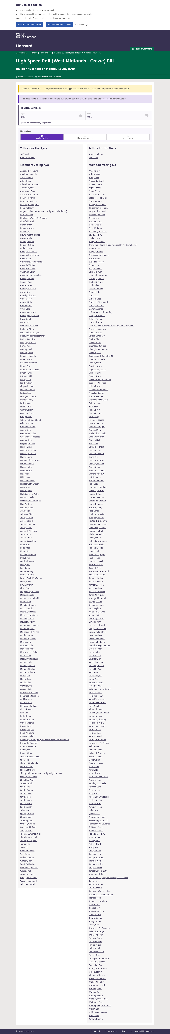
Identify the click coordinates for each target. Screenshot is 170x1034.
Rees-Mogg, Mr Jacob (98, 820)
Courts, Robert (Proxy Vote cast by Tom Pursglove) (111, 326)
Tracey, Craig (94, 955)
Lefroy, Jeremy (26, 571)
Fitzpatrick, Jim (27, 386)
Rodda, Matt (25, 750)
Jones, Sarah (26, 538)
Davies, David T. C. (97, 336)
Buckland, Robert (96, 262)
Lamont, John (95, 622)
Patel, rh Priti (95, 773)
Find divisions (45, 53)
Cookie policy (96, 1031)
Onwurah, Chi (26, 686)
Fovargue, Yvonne (28, 396)
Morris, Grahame (27, 672)
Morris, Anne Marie (97, 726)
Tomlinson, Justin (96, 951)
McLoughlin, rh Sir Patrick (100, 689)
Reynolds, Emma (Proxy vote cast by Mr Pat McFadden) (44, 739)
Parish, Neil (94, 770)
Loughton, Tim (95, 659)
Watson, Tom (26, 861)
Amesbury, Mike (27, 188)
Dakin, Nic (24, 322)
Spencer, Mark (95, 898)
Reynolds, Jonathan (29, 743)
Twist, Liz (24, 847)
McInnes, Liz (25, 642)
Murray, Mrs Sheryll (97, 739)
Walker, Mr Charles (97, 978)
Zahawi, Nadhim (96, 1019)
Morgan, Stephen (27, 669)
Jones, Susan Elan (28, 541)
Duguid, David (95, 376)
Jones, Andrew (95, 588)
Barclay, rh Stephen (97, 204)
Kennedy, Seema (96, 605)
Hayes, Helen (26, 467)
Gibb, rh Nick (94, 440)
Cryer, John (25, 309)
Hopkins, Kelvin (27, 497)
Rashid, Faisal (26, 726)
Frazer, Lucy (94, 416)
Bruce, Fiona (94, 258)
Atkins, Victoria (95, 191)
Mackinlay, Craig (96, 662)
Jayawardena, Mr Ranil (99, 571)
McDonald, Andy (27, 628)
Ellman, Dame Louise (29, 369)
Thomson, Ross (95, 941)
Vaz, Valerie (25, 854)
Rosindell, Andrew (97, 834)
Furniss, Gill (25, 406)
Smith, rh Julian (96, 884)
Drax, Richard (95, 373)
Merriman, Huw (96, 696)
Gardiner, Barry (27, 413)
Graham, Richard (96, 453)
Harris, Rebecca (96, 504)
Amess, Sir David (96, 181)
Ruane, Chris (26, 753)
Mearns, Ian (25, 655)
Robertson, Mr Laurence (99, 824)
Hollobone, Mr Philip (29, 494)
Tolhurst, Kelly (95, 948)
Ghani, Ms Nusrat (96, 437)
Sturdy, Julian (95, 921)
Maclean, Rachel (96, 665)
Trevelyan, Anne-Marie (99, 958)
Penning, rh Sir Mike (97, 783)
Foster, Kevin (94, 410)
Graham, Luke (95, 450)
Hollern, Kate (26, 490)
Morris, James (95, 733)
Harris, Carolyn (27, 464)
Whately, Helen (96, 995)
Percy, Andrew (95, 790)
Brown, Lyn (25, 231)
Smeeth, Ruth (26, 783)
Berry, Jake (94, 218)
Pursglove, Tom (95, 807)
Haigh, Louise (26, 447)
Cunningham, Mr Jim (29, 315)
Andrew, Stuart (95, 184)
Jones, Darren (26, 517)
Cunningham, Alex (28, 312)
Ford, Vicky (93, 406)
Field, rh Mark (95, 403)
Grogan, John (26, 440)
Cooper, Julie (26, 282)
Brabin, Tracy (26, 225)
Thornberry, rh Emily (29, 837)
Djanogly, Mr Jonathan (99, 349)
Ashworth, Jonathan (29, 194)
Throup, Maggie (96, 945)
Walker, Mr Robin (96, 982)
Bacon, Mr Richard (97, 194)
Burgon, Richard (27, 245)
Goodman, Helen (27, 427)
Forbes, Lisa (25, 393)
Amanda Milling (96, 154)
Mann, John (25, 602)
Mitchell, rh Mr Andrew (99, 713)
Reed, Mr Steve (27, 733)
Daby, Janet (25, 319)
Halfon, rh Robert (96, 480)
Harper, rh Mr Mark (97, 497)
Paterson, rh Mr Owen (98, 777)
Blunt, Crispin (95, 225)
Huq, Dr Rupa (26, 504)
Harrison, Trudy (95, 507)
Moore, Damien (95, 716)
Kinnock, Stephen (28, 554)
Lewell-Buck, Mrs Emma (31, 578)
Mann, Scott (94, 679)
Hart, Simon (94, 511)
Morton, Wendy (96, 736)
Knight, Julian (95, 615)
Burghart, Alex (95, 265)
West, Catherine (27, 864)
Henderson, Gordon (97, 527)
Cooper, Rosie (26, 285)
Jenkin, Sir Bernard (97, 575)
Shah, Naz (24, 760)
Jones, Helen (26, 527)
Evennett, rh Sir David (98, 400)
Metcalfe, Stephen (97, 699)
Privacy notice (126, 1031)
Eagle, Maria (26, 359)
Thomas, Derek (95, 938)
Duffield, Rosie (26, 352)
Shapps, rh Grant (96, 857)
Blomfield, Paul (27, 221)
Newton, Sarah (95, 750)
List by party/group (84, 138)
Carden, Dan (25, 258)
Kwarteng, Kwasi (96, 618)
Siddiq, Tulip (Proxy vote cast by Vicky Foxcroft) (41, 773)
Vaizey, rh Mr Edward (98, 968)
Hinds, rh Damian (96, 534)
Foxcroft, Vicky (26, 400)
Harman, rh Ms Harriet (30, 460)
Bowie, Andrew (95, 235)
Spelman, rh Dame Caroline (101, 894)
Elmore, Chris (26, 373)
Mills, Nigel (94, 706)
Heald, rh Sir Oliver (97, 514)
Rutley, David (95, 844)
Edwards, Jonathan (28, 363)
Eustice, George (96, 396)
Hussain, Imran (26, 507)
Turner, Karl (25, 844)
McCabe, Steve (27, 618)
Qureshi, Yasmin (27, 723)
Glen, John (93, 443)
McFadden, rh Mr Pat (29, 632)
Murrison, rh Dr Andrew (99, 743)
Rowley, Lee (94, 840)
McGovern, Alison (28, 639)
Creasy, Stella (26, 302)
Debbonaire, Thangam (30, 332)
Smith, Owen (26, 800)
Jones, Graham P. (28, 524)
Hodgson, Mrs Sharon (29, 484)
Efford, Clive (25, 366)
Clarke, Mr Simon (96, 305)
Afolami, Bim (94, 171)
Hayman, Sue (26, 470)
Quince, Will (94, 814)
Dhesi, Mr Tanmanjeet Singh (32, 336)
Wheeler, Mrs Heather (98, 999)
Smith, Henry (94, 881)
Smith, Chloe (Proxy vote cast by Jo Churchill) (109, 877)
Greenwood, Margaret (30, 437)
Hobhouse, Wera (27, 480)
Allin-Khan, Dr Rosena (30, 184)
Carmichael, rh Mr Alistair (31, 262)
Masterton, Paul (96, 682)
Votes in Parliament (110, 99)
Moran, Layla (26, 662)
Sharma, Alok (95, 861)
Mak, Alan (93, 672)
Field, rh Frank (26, 383)
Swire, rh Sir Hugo (96, 931)
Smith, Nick (25, 797)
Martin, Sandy (26, 608)
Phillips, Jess (26, 702)
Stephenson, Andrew (98, 901)
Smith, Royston (95, 888)
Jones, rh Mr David (97, 591)
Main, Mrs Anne (96, 669)
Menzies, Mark (95, 692)
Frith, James (25, 403)
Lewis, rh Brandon (97, 639)
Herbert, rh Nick (96, 531)
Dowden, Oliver (96, 366)
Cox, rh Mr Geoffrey (97, 329)
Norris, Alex (25, 682)
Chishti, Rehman (96, 289)
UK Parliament (21, 53)
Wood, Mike (94, 1015)
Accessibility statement (144, 1031)
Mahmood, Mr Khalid (29, 598)
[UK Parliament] (26, 35)
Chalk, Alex (94, 285)
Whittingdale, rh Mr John (100, 1005)
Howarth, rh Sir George (30, 501)
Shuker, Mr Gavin (27, 770)
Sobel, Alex (25, 810)
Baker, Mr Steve (96, 201)
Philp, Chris (94, 793)
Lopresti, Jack (95, 655)
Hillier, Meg (25, 477)
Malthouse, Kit (95, 676)
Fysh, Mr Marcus (96, 423)
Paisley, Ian (94, 766)
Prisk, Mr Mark (95, 803)
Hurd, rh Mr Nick (96, 561)
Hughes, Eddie (95, 558)
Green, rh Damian (97, 470)
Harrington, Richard (97, 501)
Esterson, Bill (26, 376)
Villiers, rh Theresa (97, 975)
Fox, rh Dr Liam (95, 413)
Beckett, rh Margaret (29, 204)
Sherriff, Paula (26, 766)
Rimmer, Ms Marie (28, 746)
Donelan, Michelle (97, 359)
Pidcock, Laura (26, 709)
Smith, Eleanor (26, 790)
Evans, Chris (25, 379)
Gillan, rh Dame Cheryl (30, 420)
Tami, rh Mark (26, 830)
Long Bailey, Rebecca (29, 591)
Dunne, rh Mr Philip (97, 383)
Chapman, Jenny (27, 272)
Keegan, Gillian (95, 602)
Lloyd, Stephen (95, 649)
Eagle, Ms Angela (28, 356)
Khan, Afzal (25, 548)
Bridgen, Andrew (96, 252)
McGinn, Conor (26, 635)
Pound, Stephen (27, 719)
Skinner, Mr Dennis (28, 777)
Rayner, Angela (27, 729)
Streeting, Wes (26, 820)
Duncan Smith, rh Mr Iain (100, 379)
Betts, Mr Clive (26, 215)
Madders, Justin (27, 595)
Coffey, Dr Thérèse (97, 315)
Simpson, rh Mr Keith (98, 871)
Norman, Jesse (95, 756)
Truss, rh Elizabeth (97, 962)
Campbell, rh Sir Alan (29, 255)
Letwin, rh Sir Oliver (97, 632)
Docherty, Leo (95, 352)
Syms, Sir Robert (96, 935)
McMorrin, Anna (27, 649)
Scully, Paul (94, 847)
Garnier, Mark (95, 430)
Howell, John (95, 551)
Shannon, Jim (95, 854)
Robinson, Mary (96, 830)
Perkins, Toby (26, 699)
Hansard (24, 45)
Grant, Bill (93, 457)
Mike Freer (93, 157)
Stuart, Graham (95, 918)
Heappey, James (96, 517)
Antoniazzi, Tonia (27, 191)
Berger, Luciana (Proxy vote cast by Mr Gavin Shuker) (43, 211)
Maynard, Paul (95, 686)
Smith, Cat (25, 787)
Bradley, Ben (94, 238)
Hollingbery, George (98, 541)
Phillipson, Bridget (28, 706)
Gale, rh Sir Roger (97, 427)
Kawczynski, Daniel (97, 598)
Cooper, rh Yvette (28, 289)
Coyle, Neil (25, 292)
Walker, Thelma (27, 857)
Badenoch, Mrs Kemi (98, 198)
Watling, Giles (95, 992)
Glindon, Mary (26, 423)
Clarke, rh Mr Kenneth (98, 302)
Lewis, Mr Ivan (26, 585)
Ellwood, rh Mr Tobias (98, 389)
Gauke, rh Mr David (97, 433)
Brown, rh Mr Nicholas (30, 235)
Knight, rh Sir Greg (97, 612)
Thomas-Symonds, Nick (30, 834)
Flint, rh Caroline (27, 389)
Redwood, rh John (97, 817)
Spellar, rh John (27, 814)
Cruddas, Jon (26, 305)
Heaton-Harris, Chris (98, 521)
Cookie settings (81, 25)
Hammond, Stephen (98, 487)
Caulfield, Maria (96, 282)
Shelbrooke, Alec (96, 864)
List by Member (42, 138)
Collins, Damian (96, 319)
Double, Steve (95, 363)
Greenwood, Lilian (28, 433)
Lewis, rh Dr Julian (97, 642)
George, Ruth (26, 416)
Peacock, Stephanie (29, 692)
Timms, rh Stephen (28, 840)
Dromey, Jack (26, 349)
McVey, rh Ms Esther (29, 652)
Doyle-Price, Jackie (97, 369)
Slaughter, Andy (27, 780)
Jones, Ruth (25, 534)
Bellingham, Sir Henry (98, 208)
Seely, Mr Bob (95, 851)
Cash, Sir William (27, 265)
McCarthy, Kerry (27, 622)
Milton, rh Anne (96, 709)
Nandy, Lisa (25, 679)
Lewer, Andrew (95, 635)
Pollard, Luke (26, 716)
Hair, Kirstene (95, 477)
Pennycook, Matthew (29, 696)
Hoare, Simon (95, 538)
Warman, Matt (95, 989)
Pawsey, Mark (95, 780)
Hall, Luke (93, 484)
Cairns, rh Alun (95, 272)
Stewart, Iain (94, 908)
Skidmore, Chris (96, 874)
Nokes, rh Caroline (97, 753)
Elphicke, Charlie (96, 393)
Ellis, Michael (95, 386)
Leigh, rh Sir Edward (97, 628)
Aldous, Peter (95, 174)
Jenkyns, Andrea (96, 578)
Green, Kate (25, 430)
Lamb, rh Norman (28, 561)
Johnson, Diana (27, 514)
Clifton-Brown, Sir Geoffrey (101, 312)
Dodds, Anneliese (28, 339)
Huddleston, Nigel (97, 554)
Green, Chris (94, 467)
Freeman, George (96, 420)
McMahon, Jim (26, 645)
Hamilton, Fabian (28, 450)
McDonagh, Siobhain (29, 625)
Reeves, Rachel (27, 736)
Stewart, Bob (94, 904)
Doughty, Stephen (28, 342)
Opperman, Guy (96, 763)
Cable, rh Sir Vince (28, 252)
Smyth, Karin (26, 803)
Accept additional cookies (29, 24)
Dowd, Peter (25, 346)
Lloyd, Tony (25, 588)
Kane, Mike (25, 544)
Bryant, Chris (26, 238)
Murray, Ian (25, 676)
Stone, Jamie (26, 817)
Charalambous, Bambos (30, 275)
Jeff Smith (24, 154)
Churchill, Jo (94, 292)
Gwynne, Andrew (27, 443)
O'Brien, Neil (94, 760)
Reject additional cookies (59, 24)
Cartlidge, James (96, 278)
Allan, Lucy (94, 177)
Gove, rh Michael (96, 447)
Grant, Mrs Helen (96, 460)
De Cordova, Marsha (29, 326)
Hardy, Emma (26, 457)
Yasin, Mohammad (28, 881)
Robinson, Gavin (96, 827)
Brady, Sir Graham (97, 241)
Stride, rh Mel (95, 914)
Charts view (128, 138)
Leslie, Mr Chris (27, 575)
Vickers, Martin (95, 972)
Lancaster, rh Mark (97, 625)
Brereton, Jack (95, 248)
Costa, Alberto (95, 322)
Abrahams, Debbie (28, 174)
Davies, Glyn (94, 339)
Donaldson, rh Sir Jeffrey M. (101, 356)
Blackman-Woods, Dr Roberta (33, 218)
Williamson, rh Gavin (98, 1012)
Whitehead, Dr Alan (29, 867)
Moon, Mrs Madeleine (30, 659)
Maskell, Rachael (28, 612)
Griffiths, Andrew (96, 474)
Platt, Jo (24, 713)
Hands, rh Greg (95, 494)
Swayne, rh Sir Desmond (99, 928)
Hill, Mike (24, 474)
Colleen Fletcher (27, 157)
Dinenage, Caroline (97, 346)
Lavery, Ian (25, 564)
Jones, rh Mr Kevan (28, 531)
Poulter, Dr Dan (95, 800)
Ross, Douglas (95, 837)
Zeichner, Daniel (27, 884)
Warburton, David (97, 985)
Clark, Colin (94, 295)
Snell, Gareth (26, 807)
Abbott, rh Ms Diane (29, 171)
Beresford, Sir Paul (97, 215)
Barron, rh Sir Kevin (28, 201)
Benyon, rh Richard (97, 211)
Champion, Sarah (27, 268)
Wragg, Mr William (28, 877)
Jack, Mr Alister (96, 564)
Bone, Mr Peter (95, 228)
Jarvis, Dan (25, 511)
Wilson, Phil (25, 871)
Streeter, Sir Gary (96, 911)
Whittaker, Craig (96, 1002)
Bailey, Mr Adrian (27, 198)
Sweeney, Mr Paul (28, 827)
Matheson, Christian (29, 615)
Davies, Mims (95, 342)
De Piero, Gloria (27, 329)
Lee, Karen (25, 568)
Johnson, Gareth (96, 581)
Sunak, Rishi (94, 925)
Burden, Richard (27, 241)
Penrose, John (95, 787)
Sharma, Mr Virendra (29, 763)
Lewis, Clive (25, 581)
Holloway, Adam (96, 548)
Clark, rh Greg (95, 299)
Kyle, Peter (25, 558)
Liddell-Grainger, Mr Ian (99, 645)
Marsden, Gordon (28, 605)
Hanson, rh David (28, 453)
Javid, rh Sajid (95, 568)
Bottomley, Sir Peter (98, 231)
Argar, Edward (95, 188)
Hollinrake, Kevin (96, 544)
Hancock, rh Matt (96, 490)
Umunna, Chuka (27, 851)
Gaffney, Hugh (26, 410)
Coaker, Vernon (27, 278)
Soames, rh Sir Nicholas (99, 891)
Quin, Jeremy (95, 810)
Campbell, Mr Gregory (99, 275)
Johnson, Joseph (96, 585)
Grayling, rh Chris (96, 464)
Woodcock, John (27, 874)
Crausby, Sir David (28, 295)
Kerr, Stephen (95, 608)
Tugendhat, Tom (96, 965)
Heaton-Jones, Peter (98, 524)
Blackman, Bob (95, 221)
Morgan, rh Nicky (96, 723)
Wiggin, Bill (94, 1009)
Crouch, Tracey (95, 332)
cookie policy (67, 18)
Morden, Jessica (27, 665)
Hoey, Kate (25, 487)
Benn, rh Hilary (27, 208)
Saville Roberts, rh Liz (30, 756)
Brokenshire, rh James (98, 255)
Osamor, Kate (26, 689)
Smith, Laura (25, 793)
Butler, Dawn (26, 248)
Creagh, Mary (26, 299)
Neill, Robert (94, 746)
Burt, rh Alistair (95, 268)
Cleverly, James (96, 309)
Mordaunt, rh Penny (97, 719)
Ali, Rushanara (26, 177)
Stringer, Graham (27, 824)
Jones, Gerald (26, 521)
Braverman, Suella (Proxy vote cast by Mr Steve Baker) (113, 245)
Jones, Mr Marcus (96, 595)
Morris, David (95, 729)
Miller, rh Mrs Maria (97, 702)
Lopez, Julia (94, 652)
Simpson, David (95, 867)
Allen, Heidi (25, 181)
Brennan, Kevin (27, 228)
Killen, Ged (25, 551)
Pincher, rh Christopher (99, 797)
